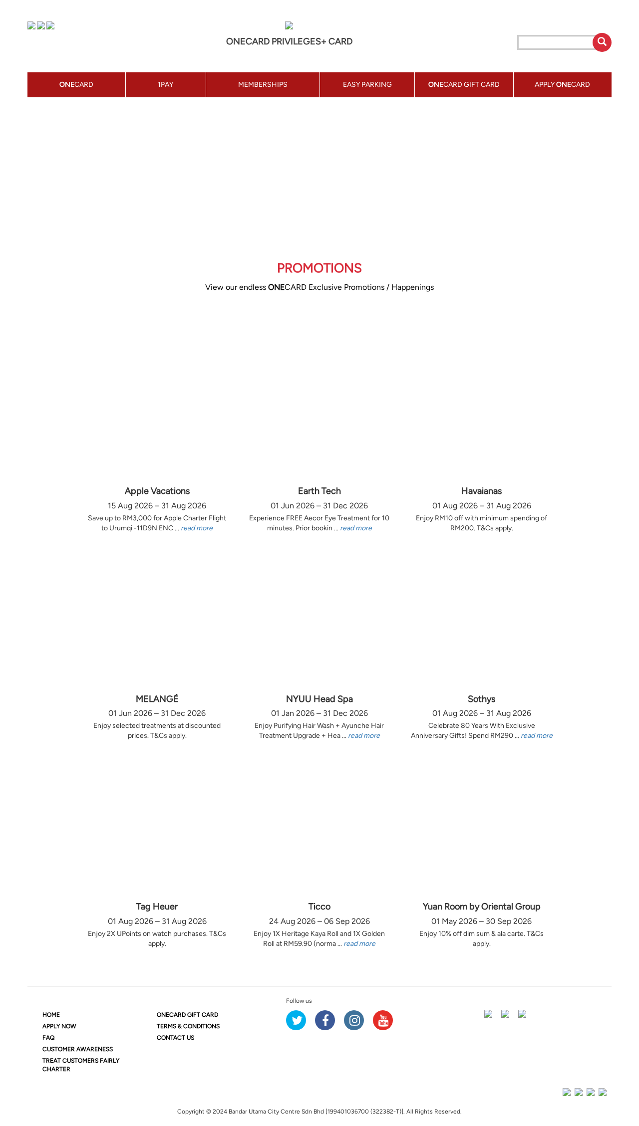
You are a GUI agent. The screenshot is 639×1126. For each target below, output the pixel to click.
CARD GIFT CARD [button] (464, 84)
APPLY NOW (59, 1026)
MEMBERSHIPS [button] (263, 84)
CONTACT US (175, 1037)
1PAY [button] (165, 84)
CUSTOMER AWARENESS (77, 1049)
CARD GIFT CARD (187, 1014)
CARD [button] (76, 84)
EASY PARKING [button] (367, 84)
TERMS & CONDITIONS (188, 1026)
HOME (51, 1014)
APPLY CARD (562, 84)
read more (197, 528)
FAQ (48, 1037)
